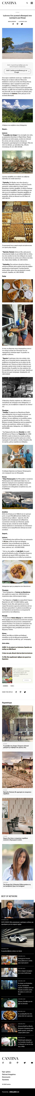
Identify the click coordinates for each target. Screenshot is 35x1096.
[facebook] (13, 24)
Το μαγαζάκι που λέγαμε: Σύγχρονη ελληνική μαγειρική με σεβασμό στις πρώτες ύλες (16, 746)
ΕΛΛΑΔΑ (17, 12)
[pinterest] (17, 24)
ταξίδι (12, 686)
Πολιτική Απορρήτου (9, 1074)
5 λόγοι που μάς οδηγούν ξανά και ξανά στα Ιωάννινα (17, 653)
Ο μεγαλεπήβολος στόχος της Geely (11, 951)
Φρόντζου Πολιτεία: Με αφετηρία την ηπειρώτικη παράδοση (17, 793)
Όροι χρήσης (6, 1072)
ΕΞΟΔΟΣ (5, 743)
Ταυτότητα (5, 1080)
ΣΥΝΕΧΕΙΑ (26, 680)
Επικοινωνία (6, 1077)
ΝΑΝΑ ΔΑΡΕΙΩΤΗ (12, 21)
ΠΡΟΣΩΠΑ (5, 882)
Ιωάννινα (14, 93)
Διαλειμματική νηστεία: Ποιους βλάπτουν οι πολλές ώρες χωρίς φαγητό (25, 961)
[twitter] (22, 24)
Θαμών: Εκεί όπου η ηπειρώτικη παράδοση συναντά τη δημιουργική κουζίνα (15, 839)
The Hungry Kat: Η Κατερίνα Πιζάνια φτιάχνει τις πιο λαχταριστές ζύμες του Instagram (17, 885)
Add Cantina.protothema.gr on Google (16, 71)
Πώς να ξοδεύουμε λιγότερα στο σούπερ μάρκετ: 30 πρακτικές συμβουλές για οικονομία (21, 673)
